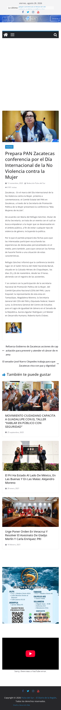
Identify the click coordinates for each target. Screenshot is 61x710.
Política (9, 147)
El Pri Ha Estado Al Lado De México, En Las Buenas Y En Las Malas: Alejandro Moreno (30, 479)
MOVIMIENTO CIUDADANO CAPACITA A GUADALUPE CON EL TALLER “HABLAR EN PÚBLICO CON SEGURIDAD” (30, 421)
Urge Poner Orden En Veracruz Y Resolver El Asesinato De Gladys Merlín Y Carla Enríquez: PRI (26, 535)
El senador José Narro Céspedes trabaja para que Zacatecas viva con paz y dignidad (28, 363)
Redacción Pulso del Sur (36, 183)
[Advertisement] (30, 78)
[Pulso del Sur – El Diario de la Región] (30, 16)
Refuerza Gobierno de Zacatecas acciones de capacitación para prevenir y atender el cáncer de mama (32, 350)
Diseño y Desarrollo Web (21, 705)
